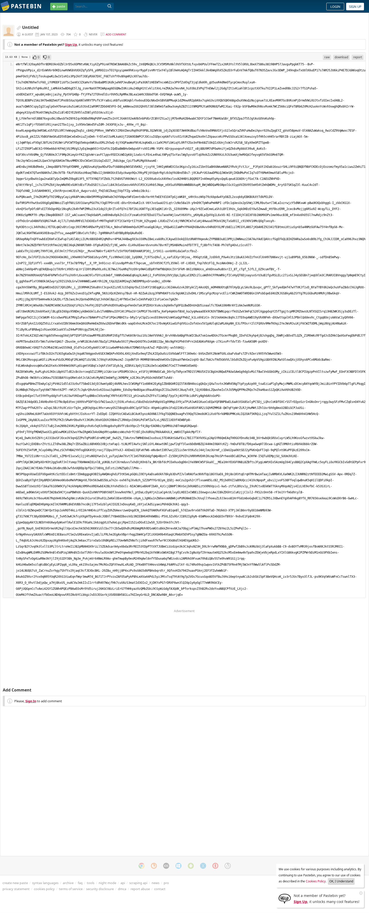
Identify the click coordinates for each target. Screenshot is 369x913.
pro (166, 883)
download (341, 57)
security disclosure (100, 889)
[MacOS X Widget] (203, 866)
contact (159, 889)
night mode (107, 883)
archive (68, 883)
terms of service (71, 889)
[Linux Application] (228, 866)
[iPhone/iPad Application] (166, 866)
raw (327, 57)
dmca (122, 889)
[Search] (109, 6)
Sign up (355, 6)
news (155, 883)
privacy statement (16, 889)
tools (90, 883)
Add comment (116, 34)
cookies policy (44, 889)
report (357, 57)
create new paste (15, 883)
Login (335, 6)
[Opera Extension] (215, 866)
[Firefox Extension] (154, 866)
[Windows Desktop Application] (178, 866)
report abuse (140, 889)
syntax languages (45, 883)
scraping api (138, 883)
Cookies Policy (316, 881)
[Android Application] (191, 866)
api (122, 883)
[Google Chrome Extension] (142, 866)
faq (80, 883)
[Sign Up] (285, 898)
